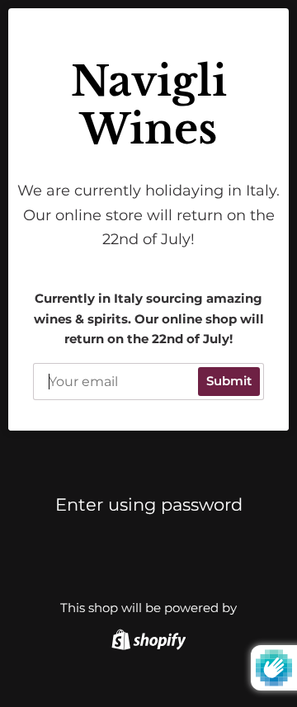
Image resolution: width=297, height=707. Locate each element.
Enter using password (149, 504)
